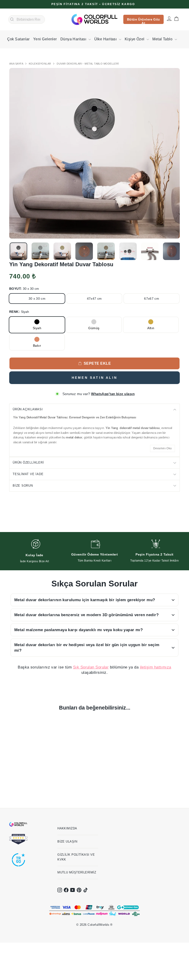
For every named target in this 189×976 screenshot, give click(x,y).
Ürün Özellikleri (28, 462)
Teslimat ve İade (28, 474)
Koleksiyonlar (40, 63)
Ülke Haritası (106, 39)
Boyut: (24, 288)
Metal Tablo (162, 39)
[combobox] (26, 19)
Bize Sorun (23, 485)
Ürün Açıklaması (28, 409)
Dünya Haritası (73, 39)
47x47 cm (94, 298)
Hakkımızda (67, 828)
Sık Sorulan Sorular (91, 667)
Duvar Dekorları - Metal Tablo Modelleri (88, 63)
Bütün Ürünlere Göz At (143, 21)
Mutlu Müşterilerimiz (76, 872)
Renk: (19, 312)
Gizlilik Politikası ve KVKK (76, 857)
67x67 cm (151, 298)
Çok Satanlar (18, 39)
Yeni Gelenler (45, 39)
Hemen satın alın (94, 377)
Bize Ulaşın (67, 841)
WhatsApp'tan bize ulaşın (113, 394)
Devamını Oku (162, 448)
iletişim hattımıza (155, 667)
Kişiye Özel (135, 39)
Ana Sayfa (16, 63)
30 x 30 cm (37, 298)
